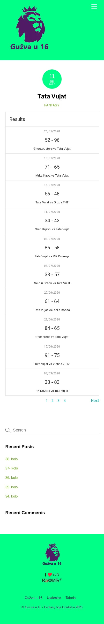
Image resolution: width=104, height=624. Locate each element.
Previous (13, 400)
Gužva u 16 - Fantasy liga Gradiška (50, 607)
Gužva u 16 (33, 598)
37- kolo (11, 468)
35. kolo (11, 487)
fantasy (52, 105)
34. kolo (11, 496)
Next (95, 400)
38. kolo (11, 459)
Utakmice (54, 598)
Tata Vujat (51, 96)
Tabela (71, 598)
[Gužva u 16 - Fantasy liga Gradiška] (29, 51)
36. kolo (11, 477)
